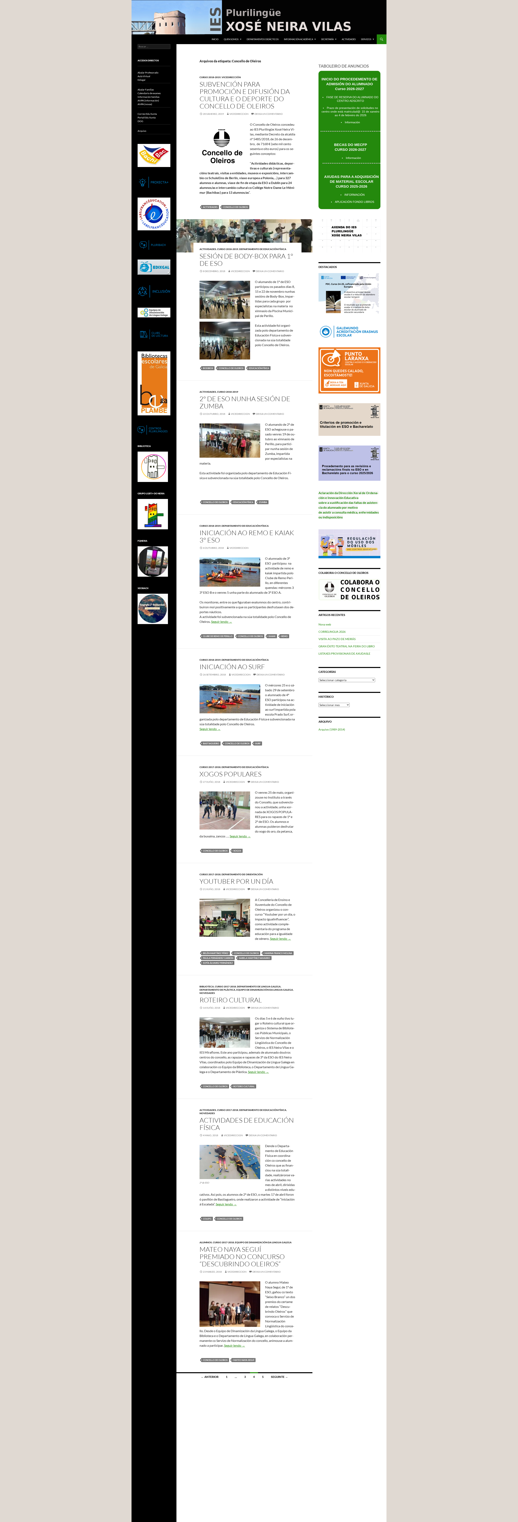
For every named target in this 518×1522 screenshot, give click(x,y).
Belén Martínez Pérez (215, 953)
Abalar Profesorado (148, 72)
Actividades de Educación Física (247, 1124)
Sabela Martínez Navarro (254, 958)
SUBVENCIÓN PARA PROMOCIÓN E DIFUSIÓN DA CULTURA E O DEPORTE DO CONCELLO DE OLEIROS (245, 95)
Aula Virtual (144, 76)
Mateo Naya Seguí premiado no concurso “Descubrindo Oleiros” (242, 1256)
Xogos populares (230, 774)
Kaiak (272, 636)
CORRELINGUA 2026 (332, 631)
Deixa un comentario (269, 113)
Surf (258, 743)
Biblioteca (207, 986)
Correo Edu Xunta (147, 113)
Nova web (324, 624)
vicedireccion (238, 113)
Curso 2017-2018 (210, 767)
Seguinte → (279, 1376)
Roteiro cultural (231, 1000)
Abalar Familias (146, 89)
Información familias (148, 96)
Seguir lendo (221, 621)
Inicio (215, 39)
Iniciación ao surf (232, 667)
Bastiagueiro (211, 743)
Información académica (298, 39)
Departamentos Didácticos (263, 39)
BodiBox (208, 368)
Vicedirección (231, 77)
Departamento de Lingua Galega (259, 986)
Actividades (349, 39)
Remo (284, 636)
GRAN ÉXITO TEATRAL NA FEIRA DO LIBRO (346, 646)
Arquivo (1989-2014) (331, 729)
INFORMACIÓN (354, 194)
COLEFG (207, 1218)
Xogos (237, 850)
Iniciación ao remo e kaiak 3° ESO (247, 536)
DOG (140, 121)
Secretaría (327, 39)
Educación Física (259, 368)
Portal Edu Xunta (147, 117)
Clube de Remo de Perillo (217, 636)
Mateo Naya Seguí (243, 1360)
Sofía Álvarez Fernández (218, 962)
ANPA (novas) (145, 104)
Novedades (207, 992)
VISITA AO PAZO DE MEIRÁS (337, 639)
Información (352, 122)
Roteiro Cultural (244, 1086)
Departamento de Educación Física (262, 249)
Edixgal (141, 79)
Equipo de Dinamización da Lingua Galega (264, 989)
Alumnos (206, 1242)
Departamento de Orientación (242, 874)
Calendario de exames (149, 93)
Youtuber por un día (236, 881)
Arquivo (142, 130)
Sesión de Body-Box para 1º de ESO (246, 259)
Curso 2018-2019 (210, 77)
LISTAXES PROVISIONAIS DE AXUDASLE (344, 653)
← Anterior (210, 1376)
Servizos (366, 39)
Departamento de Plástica (217, 989)
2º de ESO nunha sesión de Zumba (245, 402)
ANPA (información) (148, 100)
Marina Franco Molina (278, 953)
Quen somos (231, 39)
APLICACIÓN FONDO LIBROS (354, 201)
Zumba (263, 502)
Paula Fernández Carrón (218, 958)
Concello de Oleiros (235, 207)
